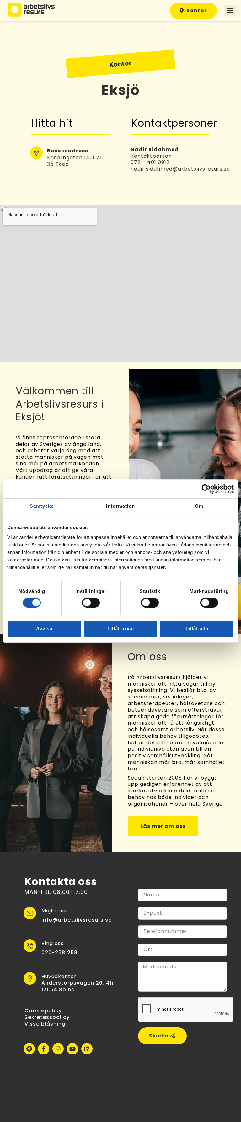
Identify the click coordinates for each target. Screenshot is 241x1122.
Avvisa (44, 628)
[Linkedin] (87, 1048)
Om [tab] (199, 506)
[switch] (91, 603)
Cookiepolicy (43, 1010)
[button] (230, 10)
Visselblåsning (45, 1023)
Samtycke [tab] (42, 506)
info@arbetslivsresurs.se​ (76, 919)
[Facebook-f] (43, 1048)
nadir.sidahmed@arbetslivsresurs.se (180, 169)
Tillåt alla (196, 628)
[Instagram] (58, 1048)
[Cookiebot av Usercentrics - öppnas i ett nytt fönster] (206, 489)
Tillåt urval (120, 628)
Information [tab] (120, 506)
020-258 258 (59, 952)
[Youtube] (72, 1048)
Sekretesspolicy (47, 1017)
